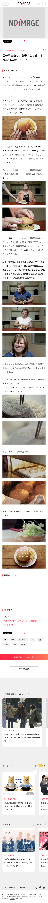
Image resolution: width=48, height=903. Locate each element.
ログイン (5, 4)
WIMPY (6, 644)
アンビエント (22, 640)
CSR (12, 640)
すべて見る (38, 824)
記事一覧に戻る (24, 669)
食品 (40, 640)
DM (32, 640)
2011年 (23, 644)
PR (5, 640)
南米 (15, 644)
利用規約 (12, 899)
